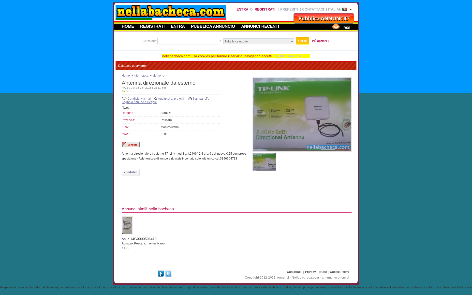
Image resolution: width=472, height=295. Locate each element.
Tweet (126, 107)
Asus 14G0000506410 (139, 239)
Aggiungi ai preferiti (171, 98)
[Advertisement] (340, 186)
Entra (242, 9)
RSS (346, 28)
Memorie (158, 75)
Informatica (141, 75)
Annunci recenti (260, 26)
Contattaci (313, 9)
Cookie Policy (339, 272)
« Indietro (130, 172)
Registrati (265, 9)
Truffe (323, 272)
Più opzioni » (320, 41)
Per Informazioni (287, 56)
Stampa (197, 98)
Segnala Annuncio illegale (139, 102)
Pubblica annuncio (213, 26)
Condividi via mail (139, 98)
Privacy (310, 272)
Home (128, 26)
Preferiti (289, 9)
